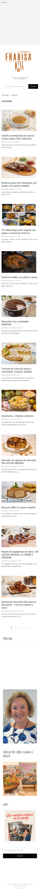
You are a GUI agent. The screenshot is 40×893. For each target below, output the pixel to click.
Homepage (5, 95)
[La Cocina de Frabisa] (20, 61)
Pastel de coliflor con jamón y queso (20, 277)
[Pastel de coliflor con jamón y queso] (20, 262)
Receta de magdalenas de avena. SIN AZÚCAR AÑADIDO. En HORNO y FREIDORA (20, 554)
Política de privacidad (20, 886)
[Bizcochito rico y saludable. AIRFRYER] (20, 306)
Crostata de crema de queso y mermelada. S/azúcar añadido (17, 370)
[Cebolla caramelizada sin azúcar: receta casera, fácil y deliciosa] (20, 120)
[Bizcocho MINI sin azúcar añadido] (20, 492)
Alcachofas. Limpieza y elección (18, 416)
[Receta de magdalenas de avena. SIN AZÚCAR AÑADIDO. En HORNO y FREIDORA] (20, 536)
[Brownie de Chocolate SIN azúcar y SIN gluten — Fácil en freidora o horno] (20, 586)
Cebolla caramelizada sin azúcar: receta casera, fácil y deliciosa (18, 137)
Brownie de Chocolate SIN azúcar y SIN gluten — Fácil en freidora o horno (19, 604)
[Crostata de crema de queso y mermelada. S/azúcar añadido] (20, 353)
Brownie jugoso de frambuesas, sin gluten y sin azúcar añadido (19, 184)
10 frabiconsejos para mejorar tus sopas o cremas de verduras (19, 232)
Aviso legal (20, 888)
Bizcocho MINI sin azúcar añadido (18, 507)
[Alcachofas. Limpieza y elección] (20, 400)
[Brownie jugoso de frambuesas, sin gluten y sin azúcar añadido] (20, 167)
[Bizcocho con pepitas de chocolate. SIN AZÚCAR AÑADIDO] (20, 445)
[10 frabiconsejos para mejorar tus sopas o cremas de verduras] (20, 215)
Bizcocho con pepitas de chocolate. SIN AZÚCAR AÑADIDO (19, 462)
